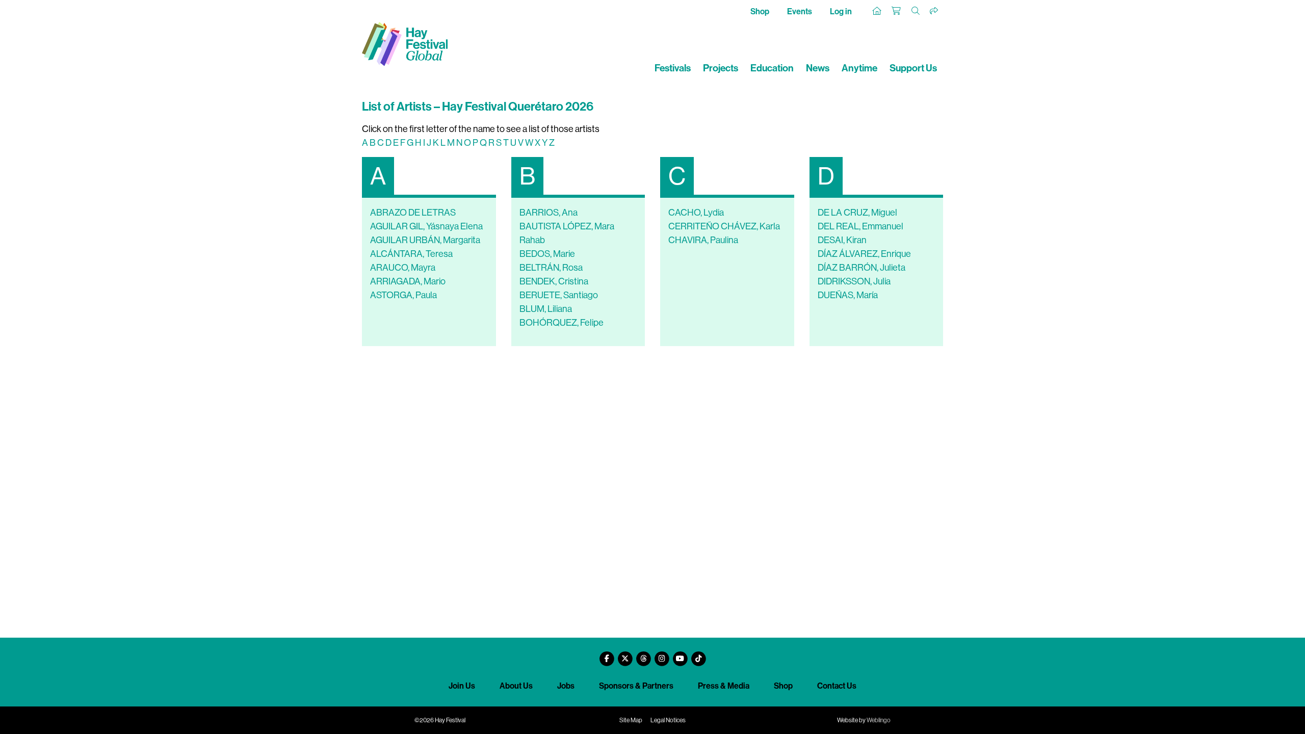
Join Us (462, 686)
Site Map (630, 720)
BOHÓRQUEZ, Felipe (561, 323)
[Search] (916, 11)
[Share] (934, 11)
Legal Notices (668, 720)
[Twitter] (625, 654)
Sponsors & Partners (636, 686)
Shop (759, 11)
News (817, 68)
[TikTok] (698, 654)
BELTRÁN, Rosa (551, 268)
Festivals (673, 68)
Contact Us (836, 686)
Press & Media (723, 686)
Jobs (566, 686)
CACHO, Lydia (696, 212)
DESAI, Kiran (842, 240)
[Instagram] (661, 654)
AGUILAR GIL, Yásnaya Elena (426, 226)
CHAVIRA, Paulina (703, 240)
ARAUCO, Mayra (402, 268)
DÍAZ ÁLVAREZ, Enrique (864, 254)
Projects (720, 68)
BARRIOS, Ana (548, 212)
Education (772, 68)
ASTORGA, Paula (403, 295)
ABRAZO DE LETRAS (413, 212)
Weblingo (879, 720)
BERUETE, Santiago (558, 295)
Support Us (913, 68)
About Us (516, 686)
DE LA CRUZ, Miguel (857, 212)
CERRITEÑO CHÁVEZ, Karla (724, 226)
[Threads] (643, 654)
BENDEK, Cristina (553, 281)
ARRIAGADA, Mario (408, 281)
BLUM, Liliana (545, 309)
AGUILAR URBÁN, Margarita (425, 240)
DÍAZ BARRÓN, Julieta (861, 268)
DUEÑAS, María (848, 295)
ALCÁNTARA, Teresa (411, 254)
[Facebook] (606, 654)
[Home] (877, 11)
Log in (841, 11)
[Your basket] (897, 11)
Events (799, 11)
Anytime (859, 68)
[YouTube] (680, 654)
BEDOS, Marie (547, 254)
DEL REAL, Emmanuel (860, 226)
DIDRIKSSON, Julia (854, 281)
